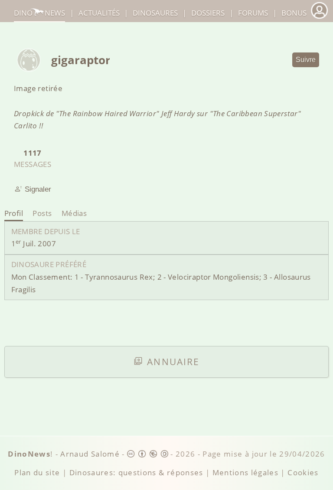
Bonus (294, 13)
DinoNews (39, 13)
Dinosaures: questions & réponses (136, 472)
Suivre (306, 59)
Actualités (99, 13)
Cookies (302, 472)
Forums (253, 13)
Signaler (38, 189)
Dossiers (208, 13)
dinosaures (155, 13)
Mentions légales (245, 472)
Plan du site (37, 472)
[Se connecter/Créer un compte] (319, 17)
